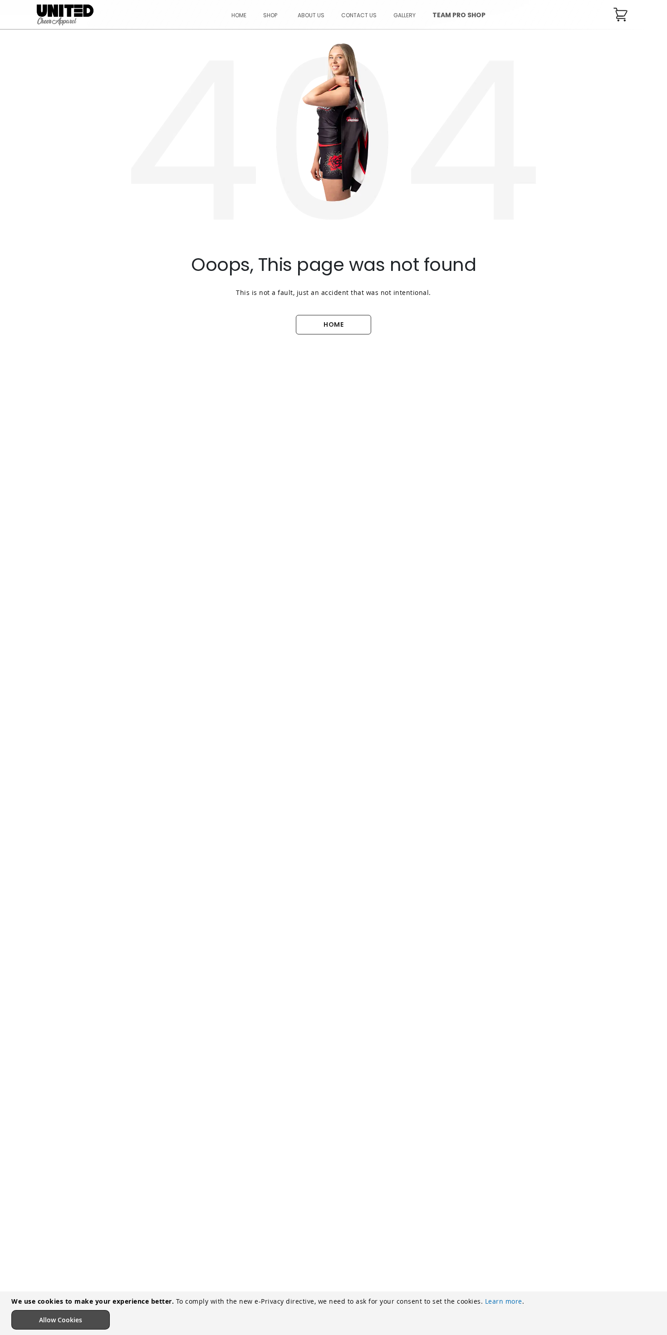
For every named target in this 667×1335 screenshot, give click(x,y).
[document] (334, 1313)
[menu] (358, 15)
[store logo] (65, 15)
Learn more (503, 1301)
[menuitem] (272, 15)
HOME (333, 324)
